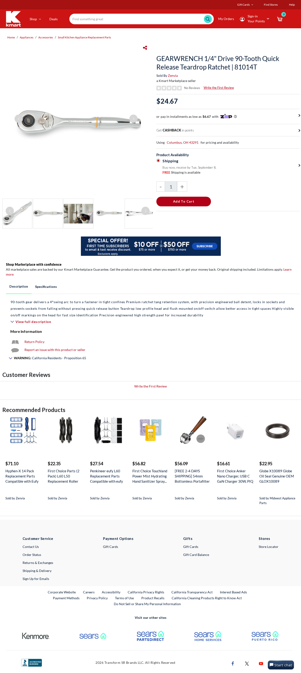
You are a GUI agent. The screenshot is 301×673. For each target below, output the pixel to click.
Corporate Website (62, 592)
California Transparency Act (192, 592)
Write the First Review (219, 88)
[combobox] (141, 19)
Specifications (46, 287)
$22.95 (265, 463)
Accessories (45, 37)
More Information (26, 331)
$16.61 (223, 463)
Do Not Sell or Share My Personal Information (147, 604)
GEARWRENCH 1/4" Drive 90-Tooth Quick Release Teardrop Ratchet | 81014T (217, 62)
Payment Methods (66, 598)
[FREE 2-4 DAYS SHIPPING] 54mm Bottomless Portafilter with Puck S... (192, 476)
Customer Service (38, 538)
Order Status (32, 555)
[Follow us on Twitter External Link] (247, 663)
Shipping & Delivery (37, 571)
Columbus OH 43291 (182, 142)
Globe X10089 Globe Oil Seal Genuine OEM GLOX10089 (276, 476)
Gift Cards (110, 547)
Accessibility (111, 592)
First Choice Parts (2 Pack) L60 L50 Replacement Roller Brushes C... (63, 476)
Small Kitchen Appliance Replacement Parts (84, 37)
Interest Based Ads (233, 592)
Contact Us (31, 547)
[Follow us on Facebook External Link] (233, 663)
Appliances (26, 37)
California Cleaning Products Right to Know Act (207, 598)
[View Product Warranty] (15, 342)
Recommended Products (33, 409)
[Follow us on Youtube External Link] (261, 663)
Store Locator (268, 547)
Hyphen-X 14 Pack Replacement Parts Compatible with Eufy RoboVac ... (22, 476)
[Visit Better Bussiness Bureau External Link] (31, 662)
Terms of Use (124, 598)
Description (18, 286)
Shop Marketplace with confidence (34, 264)
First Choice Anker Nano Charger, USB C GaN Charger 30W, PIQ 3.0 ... (235, 476)
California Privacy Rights (146, 592)
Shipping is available (181, 172)
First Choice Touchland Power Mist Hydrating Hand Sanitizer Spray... (149, 476)
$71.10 (11, 463)
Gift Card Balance (196, 555)
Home (11, 37)
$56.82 (138, 463)
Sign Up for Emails (36, 579)
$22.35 (54, 463)
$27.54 (96, 463)
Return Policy (34, 342)
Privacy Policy (97, 598)
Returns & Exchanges (38, 563)
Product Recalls (153, 598)
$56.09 (181, 463)
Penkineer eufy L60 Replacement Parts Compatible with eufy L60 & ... (106, 476)
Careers (89, 592)
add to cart (183, 201)
